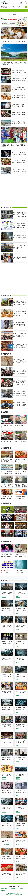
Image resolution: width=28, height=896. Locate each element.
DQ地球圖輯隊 (5, 844)
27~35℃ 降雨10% (11, 14)
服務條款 (12, 888)
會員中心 (7, 888)
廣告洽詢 (3, 890)
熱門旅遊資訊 (6, 295)
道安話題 (4, 412)
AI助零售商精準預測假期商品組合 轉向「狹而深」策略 (20, 825)
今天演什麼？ (6, 541)
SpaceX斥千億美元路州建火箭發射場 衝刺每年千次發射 (7, 593)
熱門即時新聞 (6, 207)
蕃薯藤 (4, 3)
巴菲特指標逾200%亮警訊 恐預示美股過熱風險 (7, 626)
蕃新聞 (4, 596)
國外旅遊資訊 (6, 448)
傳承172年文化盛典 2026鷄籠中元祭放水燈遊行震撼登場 (21, 693)
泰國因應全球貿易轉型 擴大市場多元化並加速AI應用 (20, 626)
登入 (21, 3)
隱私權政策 (17, 888)
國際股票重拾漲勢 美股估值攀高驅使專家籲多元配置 (20, 610)
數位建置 (22, 888)
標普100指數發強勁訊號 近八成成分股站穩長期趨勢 (7, 660)
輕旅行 (17, 844)
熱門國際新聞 (6, 354)
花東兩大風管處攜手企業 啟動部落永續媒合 (20, 742)
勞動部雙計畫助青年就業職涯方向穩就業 (6, 693)
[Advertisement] (14, 191)
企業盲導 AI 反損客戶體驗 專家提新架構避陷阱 (7, 808)
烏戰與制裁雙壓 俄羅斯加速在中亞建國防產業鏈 (7, 610)
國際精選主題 (6, 503)
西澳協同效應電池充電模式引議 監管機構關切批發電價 (7, 709)
